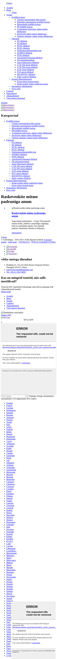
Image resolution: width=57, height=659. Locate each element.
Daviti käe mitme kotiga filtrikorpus (32, 34)
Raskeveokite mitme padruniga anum (32, 84)
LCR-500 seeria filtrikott (27, 67)
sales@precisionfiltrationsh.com (19, 270)
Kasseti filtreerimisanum (22, 79)
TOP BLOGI (24, 242)
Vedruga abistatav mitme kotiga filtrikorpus (35, 36)
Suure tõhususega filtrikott (28, 62)
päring (14, 233)
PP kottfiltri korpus (25, 27)
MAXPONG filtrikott (26, 74)
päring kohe (6, 292)
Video (14, 12)
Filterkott (15, 39)
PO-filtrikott (22, 41)
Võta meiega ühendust (15, 98)
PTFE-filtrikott (23, 55)
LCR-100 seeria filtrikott (27, 65)
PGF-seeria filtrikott (25, 72)
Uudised (9, 91)
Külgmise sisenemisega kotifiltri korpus (33, 22)
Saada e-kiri (6, 315)
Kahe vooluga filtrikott (26, 77)
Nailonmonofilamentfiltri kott (29, 50)
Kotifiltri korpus (18, 17)
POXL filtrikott (23, 46)
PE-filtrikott (22, 43)
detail (19, 233)
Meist (8, 10)
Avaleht (9, 8)
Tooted (9, 15)
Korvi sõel (16, 89)
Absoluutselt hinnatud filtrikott (29, 58)
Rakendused (11, 93)
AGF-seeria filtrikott (25, 70)
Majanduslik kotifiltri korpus (29, 24)
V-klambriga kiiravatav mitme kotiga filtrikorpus (32, 133)
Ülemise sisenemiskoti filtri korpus (31, 20)
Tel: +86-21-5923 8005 (16, 272)
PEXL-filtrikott (23, 48)
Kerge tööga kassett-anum (28, 81)
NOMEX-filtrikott (24, 53)
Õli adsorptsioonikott (25, 60)
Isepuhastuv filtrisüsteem (22, 86)
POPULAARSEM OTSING (43, 242)
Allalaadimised (12, 96)
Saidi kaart (12, 242)
